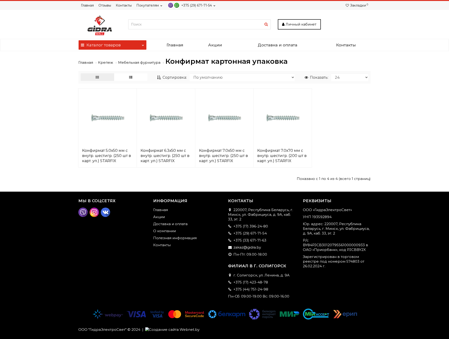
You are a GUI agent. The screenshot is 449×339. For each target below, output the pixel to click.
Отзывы (104, 5)
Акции (215, 45)
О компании (164, 231)
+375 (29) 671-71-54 (196, 5)
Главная (87, 5)
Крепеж (105, 62)
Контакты (124, 5)
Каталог (104, 45)
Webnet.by (189, 329)
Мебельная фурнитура (139, 62)
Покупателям (147, 5)
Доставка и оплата (277, 45)
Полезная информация (175, 238)
